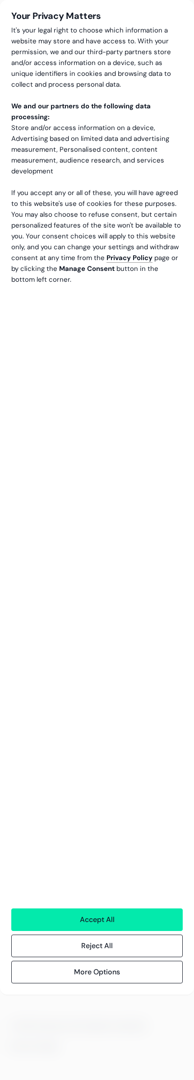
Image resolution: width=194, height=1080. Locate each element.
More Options (97, 972)
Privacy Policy (129, 257)
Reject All (97, 945)
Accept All (97, 919)
